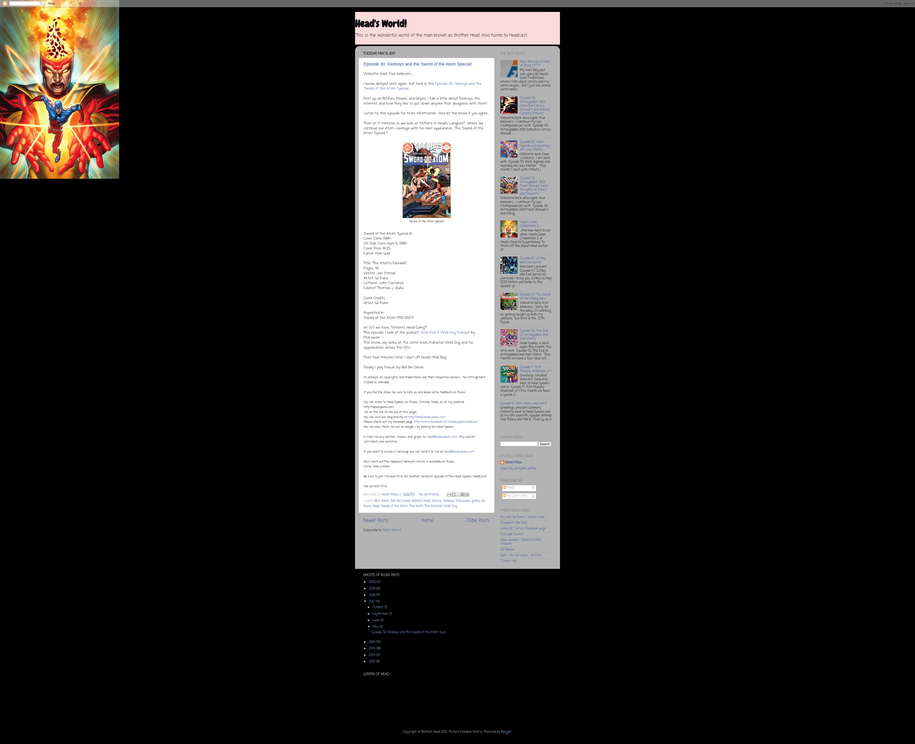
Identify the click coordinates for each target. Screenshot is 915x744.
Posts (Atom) (391, 530)
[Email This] (449, 494)
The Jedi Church (512, 534)
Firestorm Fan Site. (514, 522)
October (378, 607)
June (376, 620)
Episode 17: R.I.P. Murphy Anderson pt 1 (535, 369)
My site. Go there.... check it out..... (523, 517)
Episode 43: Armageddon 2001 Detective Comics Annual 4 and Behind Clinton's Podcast (534, 106)
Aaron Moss (513, 462)
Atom (385, 501)
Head (375, 506)
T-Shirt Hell (508, 561)
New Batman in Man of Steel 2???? (535, 63)
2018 (372, 595)
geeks (476, 501)
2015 (372, 648)
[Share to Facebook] (462, 494)
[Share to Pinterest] (467, 494)
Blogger (506, 731)
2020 (373, 582)
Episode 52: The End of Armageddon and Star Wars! (534, 334)
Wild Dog (450, 506)
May (376, 626)
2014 (372, 655)
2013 (372, 661)
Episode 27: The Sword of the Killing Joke (535, 296)
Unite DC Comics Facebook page (522, 528)
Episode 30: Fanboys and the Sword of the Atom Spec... (409, 632)
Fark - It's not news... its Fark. (521, 555)
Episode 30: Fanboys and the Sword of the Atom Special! (418, 64)
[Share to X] (458, 494)
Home (427, 520)
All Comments (517, 496)
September (380, 614)
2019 (372, 588)
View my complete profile (518, 468)
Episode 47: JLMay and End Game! (533, 260)
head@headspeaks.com (442, 437)
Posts (510, 487)
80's (377, 501)
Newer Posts (375, 520)
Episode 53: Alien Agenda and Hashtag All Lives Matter (534, 146)
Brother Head (421, 501)
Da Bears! (507, 549)
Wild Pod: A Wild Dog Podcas (444, 332)
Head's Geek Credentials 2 (529, 224)
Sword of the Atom (394, 506)
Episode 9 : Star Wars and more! (523, 403)
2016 (372, 642)
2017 (372, 601)
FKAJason (463, 501)
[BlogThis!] (453, 494)
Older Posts (478, 520)
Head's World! (381, 23)
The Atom (416, 506)
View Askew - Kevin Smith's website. (520, 542)
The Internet (433, 506)
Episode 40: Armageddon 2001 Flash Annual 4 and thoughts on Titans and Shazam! (534, 186)
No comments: (430, 494)
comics (437, 501)
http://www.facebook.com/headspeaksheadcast (446, 422)
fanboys (448, 501)
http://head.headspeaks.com (427, 417)
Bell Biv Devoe (400, 501)
